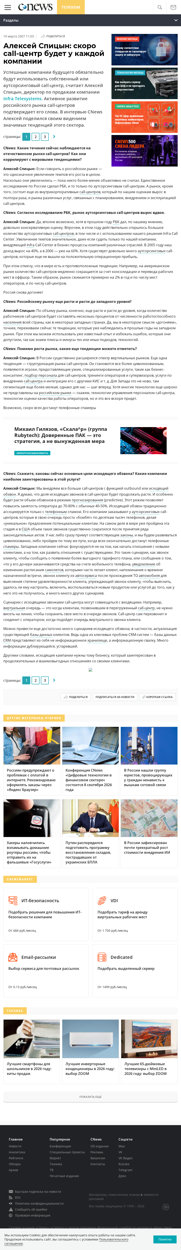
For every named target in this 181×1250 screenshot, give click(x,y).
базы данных (41, 634)
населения (12, 322)
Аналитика (17, 1152)
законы (126, 535)
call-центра (33, 381)
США (26, 529)
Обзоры (15, 1164)
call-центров (89, 191)
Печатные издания (64, 1176)
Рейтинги (16, 1158)
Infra (30, 245)
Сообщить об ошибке (31, 1209)
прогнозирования (87, 500)
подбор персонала (41, 375)
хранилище (97, 640)
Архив (13, 1170)
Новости (15, 1146)
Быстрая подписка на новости (38, 1191)
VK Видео (125, 1158)
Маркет (55, 1158)
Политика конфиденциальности (39, 1203)
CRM (7, 640)
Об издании (99, 1146)
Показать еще (90, 1097)
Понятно (165, 1239)
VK (120, 1152)
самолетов (54, 569)
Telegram (125, 1170)
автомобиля (149, 575)
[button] (159, 7)
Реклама (96, 1152)
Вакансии (97, 1158)
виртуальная (14, 608)
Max (122, 1146)
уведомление (143, 564)
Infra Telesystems (22, 99)
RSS (18, 1197)
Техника (56, 1164)
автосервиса (86, 575)
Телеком (71, 7)
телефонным (56, 511)
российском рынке (55, 392)
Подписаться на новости (115, 697)
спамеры (11, 546)
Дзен (122, 1176)
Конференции (60, 1146)
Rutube (124, 1164)
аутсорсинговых (152, 250)
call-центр (146, 608)
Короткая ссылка (159, 697)
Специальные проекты (67, 1152)
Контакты (97, 1164)
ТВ (51, 1170)
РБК (116, 221)
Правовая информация (32, 1215)
